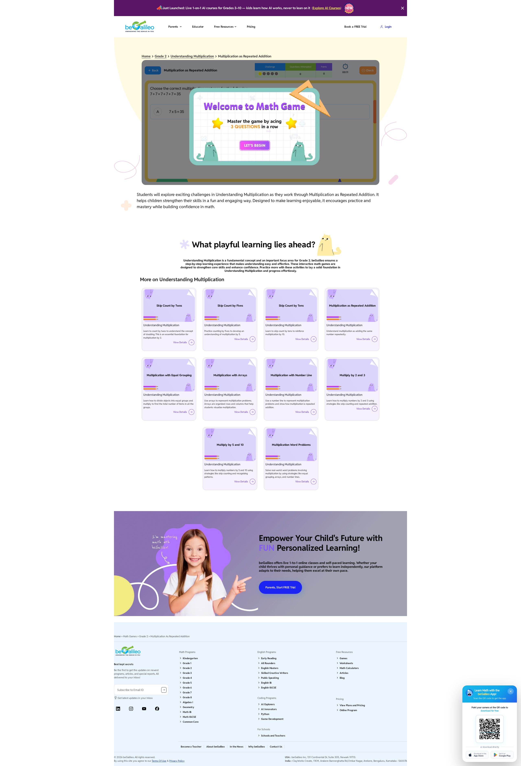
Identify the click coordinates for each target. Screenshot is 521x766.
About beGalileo (215, 746)
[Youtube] (144, 709)
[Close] (402, 8)
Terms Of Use (159, 760)
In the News (236, 746)
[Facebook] (157, 709)
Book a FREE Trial (355, 26)
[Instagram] (131, 709)
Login (388, 26)
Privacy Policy (177, 760)
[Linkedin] (118, 709)
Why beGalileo (256, 746)
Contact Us (276, 746)
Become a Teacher (191, 746)
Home (146, 56)
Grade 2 (160, 56)
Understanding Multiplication (192, 56)
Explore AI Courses (326, 8)
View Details (180, 342)
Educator (198, 26)
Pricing (251, 26)
